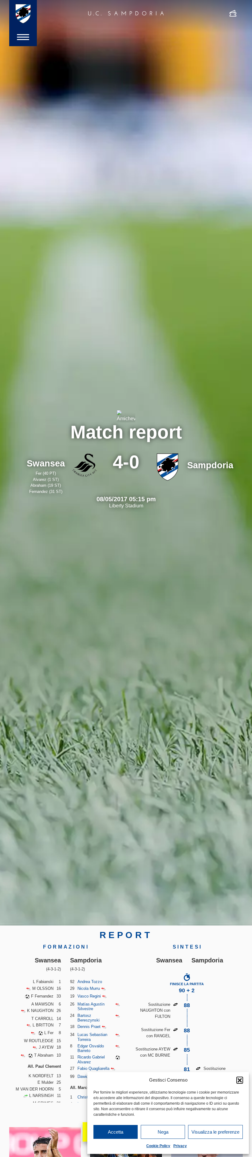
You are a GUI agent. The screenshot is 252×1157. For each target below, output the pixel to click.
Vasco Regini (89, 996)
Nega (163, 1132)
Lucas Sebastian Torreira (92, 1037)
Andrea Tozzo (89, 981)
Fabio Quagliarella (93, 1068)
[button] (240, 1080)
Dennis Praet (88, 1026)
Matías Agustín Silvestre (90, 1006)
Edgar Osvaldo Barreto (90, 1048)
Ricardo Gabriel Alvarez (91, 1059)
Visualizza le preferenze (215, 1132)
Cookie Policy (158, 1146)
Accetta (115, 1132)
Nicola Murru (88, 988)
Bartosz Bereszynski (88, 1018)
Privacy (180, 1146)
